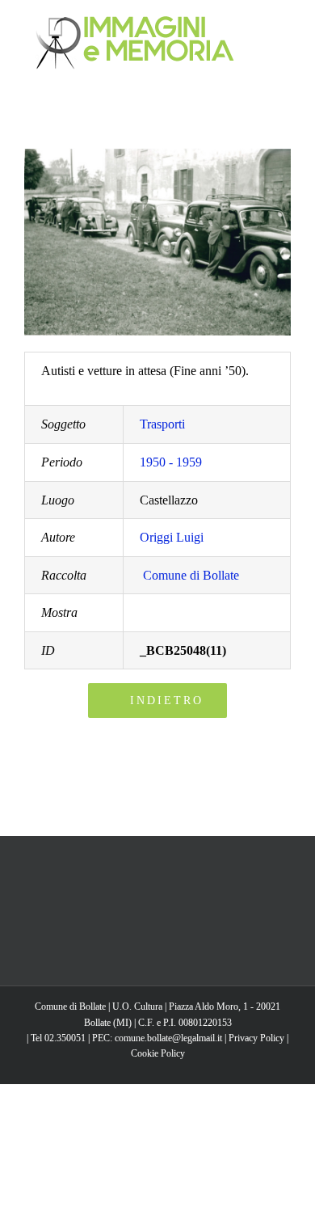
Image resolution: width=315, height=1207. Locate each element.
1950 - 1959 (171, 462)
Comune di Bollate (191, 575)
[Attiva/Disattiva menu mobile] (284, 24)
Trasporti (162, 424)
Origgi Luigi (172, 537)
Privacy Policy (256, 1038)
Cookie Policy (158, 1053)
